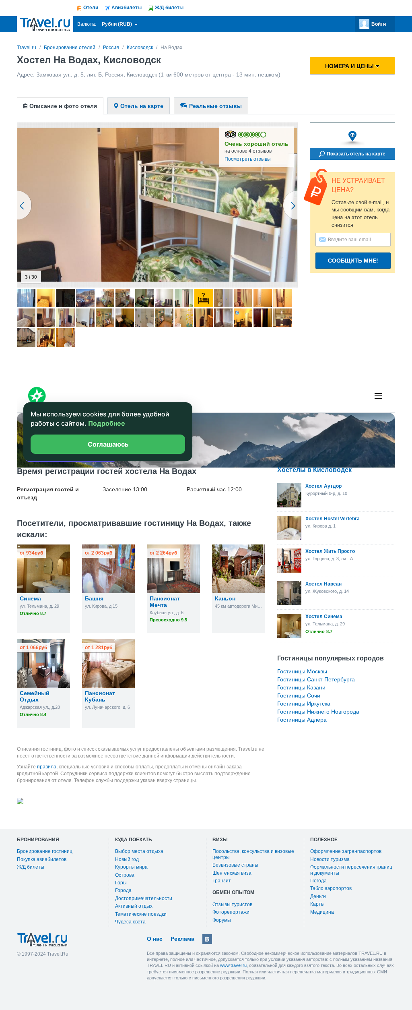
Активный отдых (133, 906)
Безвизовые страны (235, 865)
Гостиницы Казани (301, 687)
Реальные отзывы (215, 106)
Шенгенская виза (231, 873)
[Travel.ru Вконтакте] (207, 939)
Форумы (221, 920)
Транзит (221, 881)
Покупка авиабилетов (41, 859)
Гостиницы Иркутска (303, 703)
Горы (121, 883)
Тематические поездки (141, 914)
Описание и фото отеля (63, 106)
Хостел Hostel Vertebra (332, 519)
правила (46, 767)
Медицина (322, 912)
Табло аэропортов (331, 888)
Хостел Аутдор (323, 486)
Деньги (318, 896)
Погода (318, 881)
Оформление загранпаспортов (345, 851)
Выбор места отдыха (139, 851)
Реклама (182, 938)
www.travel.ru (233, 965)
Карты (317, 904)
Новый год (127, 859)
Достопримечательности (143, 898)
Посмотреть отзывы (248, 159)
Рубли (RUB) (117, 24)
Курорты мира (131, 867)
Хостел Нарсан (323, 584)
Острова (124, 875)
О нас (155, 938)
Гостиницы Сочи (298, 695)
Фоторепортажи (230, 912)
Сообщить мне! (353, 260)
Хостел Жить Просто (330, 551)
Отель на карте (141, 106)
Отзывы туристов (232, 904)
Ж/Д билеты (30, 867)
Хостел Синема (323, 616)
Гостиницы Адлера (302, 719)
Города (123, 890)
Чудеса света (130, 922)
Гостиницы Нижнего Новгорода (318, 711)
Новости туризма (330, 859)
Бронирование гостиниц (44, 851)
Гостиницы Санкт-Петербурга (316, 679)
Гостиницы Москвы (302, 671)
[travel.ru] (45, 24)
